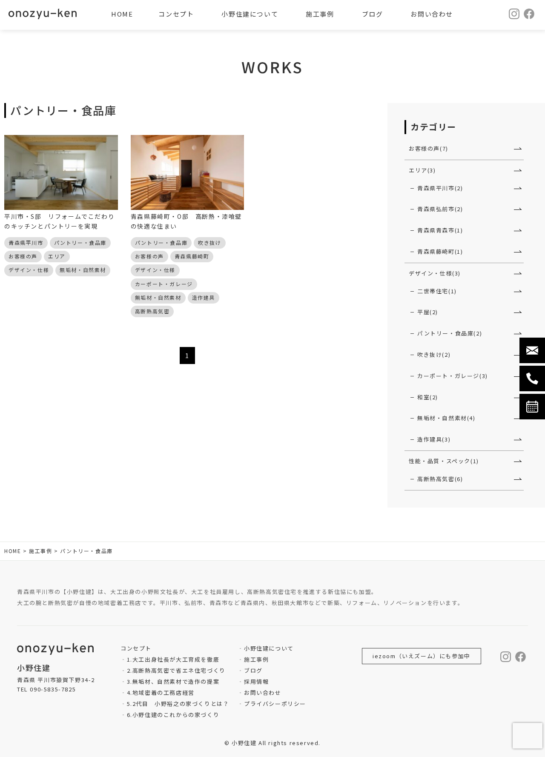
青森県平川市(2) (440, 188)
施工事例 (256, 659)
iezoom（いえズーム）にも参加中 (421, 656)
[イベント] (532, 406)
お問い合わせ (262, 692)
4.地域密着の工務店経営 (161, 692)
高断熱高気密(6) (440, 479)
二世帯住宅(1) (437, 291)
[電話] (532, 378)
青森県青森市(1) (440, 230)
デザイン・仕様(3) (435, 273)
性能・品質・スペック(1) (444, 461)
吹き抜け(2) (433, 354)
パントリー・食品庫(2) (449, 333)
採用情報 (256, 681)
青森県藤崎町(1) (440, 251)
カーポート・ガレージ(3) (452, 376)
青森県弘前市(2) (440, 209)
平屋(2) (427, 312)
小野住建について (268, 648)
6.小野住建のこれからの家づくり (173, 715)
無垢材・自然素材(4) (446, 418)
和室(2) (427, 397)
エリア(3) (422, 170)
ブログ (253, 670)
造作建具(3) (433, 439)
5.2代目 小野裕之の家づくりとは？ (178, 704)
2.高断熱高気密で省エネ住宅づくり (176, 670)
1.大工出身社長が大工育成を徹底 (173, 659)
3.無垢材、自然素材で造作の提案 (173, 681)
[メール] (532, 350)
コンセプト (176, 13)
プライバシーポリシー (275, 704)
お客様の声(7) (428, 148)
